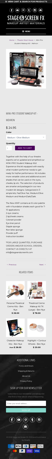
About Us (26, 376)
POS (31, 437)
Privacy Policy (26, 381)
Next (41, 265)
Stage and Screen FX (20, 437)
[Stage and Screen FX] (26, 20)
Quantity (10, 143)
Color (8, 132)
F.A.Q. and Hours (26, 366)
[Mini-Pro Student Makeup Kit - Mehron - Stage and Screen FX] (26, 69)
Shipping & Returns (26, 371)
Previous (12, 265)
